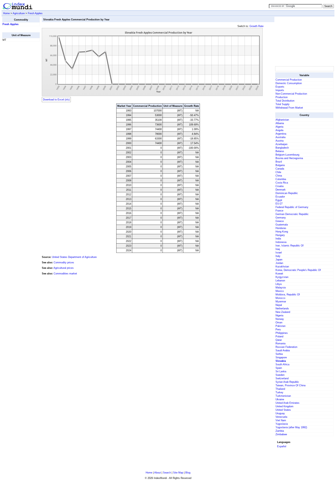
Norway (280, 319)
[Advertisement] (17, 103)
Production (282, 97)
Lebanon (280, 280)
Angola (279, 130)
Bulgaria (280, 165)
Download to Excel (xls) (56, 99)
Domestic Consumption (289, 83)
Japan (279, 259)
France (279, 210)
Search (167, 472)
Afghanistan (282, 119)
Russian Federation (286, 346)
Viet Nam (281, 420)
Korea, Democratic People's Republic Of (298, 270)
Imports (280, 90)
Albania (280, 123)
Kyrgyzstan (282, 277)
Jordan (279, 263)
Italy (278, 256)
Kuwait (279, 273)
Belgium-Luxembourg (287, 154)
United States (283, 409)
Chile (278, 172)
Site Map (178, 472)
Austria (280, 140)
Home (6, 13)
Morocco (280, 298)
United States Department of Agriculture (74, 257)
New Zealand (283, 312)
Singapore (281, 357)
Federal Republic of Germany (292, 207)
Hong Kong (282, 231)
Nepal (279, 305)
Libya (279, 284)
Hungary (280, 235)
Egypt (279, 200)
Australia (280, 137)
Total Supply (283, 104)
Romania (280, 343)
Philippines (282, 332)
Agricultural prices (63, 267)
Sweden (280, 374)
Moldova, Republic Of (288, 294)
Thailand (280, 388)
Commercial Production (289, 79)
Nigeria (279, 315)
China (279, 175)
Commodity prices (64, 262)
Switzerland (282, 378)
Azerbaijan (281, 144)
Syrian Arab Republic (287, 381)
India (278, 238)
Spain (279, 367)
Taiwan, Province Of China (290, 385)
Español (281, 446)
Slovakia (281, 360)
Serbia (279, 353)
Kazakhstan (282, 266)
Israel (279, 252)
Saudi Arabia (283, 350)
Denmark (281, 189)
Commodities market (65, 273)
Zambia (280, 430)
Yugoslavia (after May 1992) (291, 427)
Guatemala (282, 224)
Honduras (281, 228)
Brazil (279, 161)
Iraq (278, 249)
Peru (278, 329)
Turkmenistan (283, 395)
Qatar (279, 339)
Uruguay (280, 413)
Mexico (280, 291)
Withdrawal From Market (289, 107)
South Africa (282, 364)
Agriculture (19, 13)
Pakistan (280, 326)
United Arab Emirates (287, 402)
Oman (279, 322)
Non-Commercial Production (291, 93)
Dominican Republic (287, 193)
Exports (280, 86)
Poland (279, 336)
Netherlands (282, 308)
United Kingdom (284, 406)
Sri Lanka (281, 371)
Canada (280, 168)
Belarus (280, 151)
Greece (280, 221)
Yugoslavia (282, 423)
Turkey (279, 392)
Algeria (279, 126)
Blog (187, 472)
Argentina (281, 133)
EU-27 (279, 203)
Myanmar (281, 301)
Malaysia (281, 287)
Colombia (281, 179)
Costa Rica (282, 182)
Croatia (280, 186)
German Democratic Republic (292, 214)
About (157, 472)
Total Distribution (285, 100)
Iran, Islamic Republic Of (290, 245)
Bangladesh (282, 147)
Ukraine (280, 399)
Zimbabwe (281, 434)
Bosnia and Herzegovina (289, 158)
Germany (281, 217)
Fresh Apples (35, 13)
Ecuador (280, 196)
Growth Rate (256, 26)
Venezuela (281, 416)
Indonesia (281, 242)
